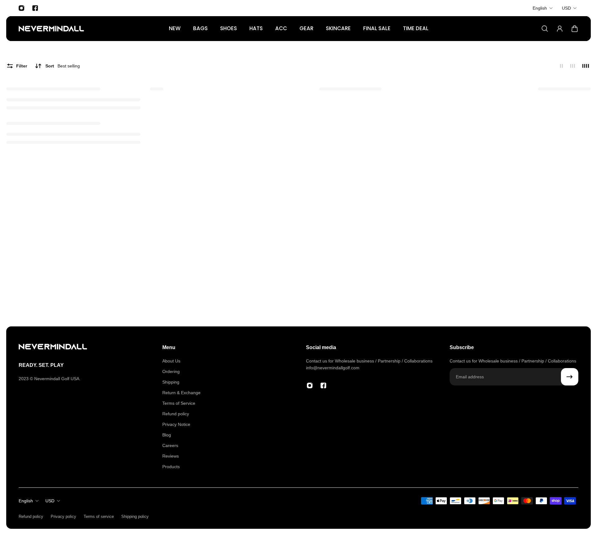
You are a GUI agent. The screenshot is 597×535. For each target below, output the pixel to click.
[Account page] (559, 28)
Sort (62, 65)
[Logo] (51, 28)
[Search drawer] (544, 28)
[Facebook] (35, 8)
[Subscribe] (569, 376)
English (540, 8)
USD (566, 8)
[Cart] (574, 28)
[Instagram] (21, 8)
